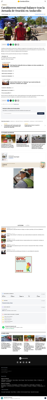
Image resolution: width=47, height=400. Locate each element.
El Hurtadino (38, 384)
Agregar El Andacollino (39, 14)
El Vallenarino (39, 380)
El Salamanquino (40, 386)
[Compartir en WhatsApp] (13, 45)
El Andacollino (32, 384)
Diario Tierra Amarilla (29, 380)
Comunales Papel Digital (5, 392)
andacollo (13, 121)
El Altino (35, 380)
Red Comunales (5, 14)
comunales (32, 121)
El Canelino (30, 386)
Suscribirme (40, 113)
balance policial (19, 121)
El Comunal (3, 384)
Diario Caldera (15, 380)
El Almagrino (3, 380)
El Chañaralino (9, 380)
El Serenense (8, 384)
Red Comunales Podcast (25, 392)
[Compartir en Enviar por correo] (16, 45)
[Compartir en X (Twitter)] (11, 45)
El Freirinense (8, 381)
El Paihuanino (26, 384)
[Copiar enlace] (18, 45)
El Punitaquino (17, 386)
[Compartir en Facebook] (8, 45)
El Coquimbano (14, 384)
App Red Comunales (35, 392)
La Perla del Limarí (10, 386)
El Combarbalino (24, 386)
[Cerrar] (45, 398)
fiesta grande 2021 (39, 121)
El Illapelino (34, 386)
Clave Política (13, 392)
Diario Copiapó (21, 380)
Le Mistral (18, 392)
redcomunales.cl (4, 369)
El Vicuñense (20, 384)
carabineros (26, 121)
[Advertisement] (23, 197)
